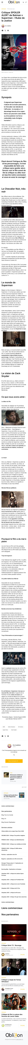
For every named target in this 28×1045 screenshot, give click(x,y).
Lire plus (22, 954)
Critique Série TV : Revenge (11, 945)
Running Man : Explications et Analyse (11, 869)
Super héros (5, 729)
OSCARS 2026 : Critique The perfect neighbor (13, 835)
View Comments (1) (13, 761)
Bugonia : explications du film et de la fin (11, 858)
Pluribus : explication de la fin (9, 854)
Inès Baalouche (8, 1024)
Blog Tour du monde (7, 815)
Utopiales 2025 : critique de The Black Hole (12, 879)
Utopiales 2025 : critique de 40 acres (11, 892)
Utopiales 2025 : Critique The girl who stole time (14, 896)
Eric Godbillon (8, 25)
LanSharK (7, 953)
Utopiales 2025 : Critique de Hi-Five (10, 888)
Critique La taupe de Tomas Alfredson (11, 981)
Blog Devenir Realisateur (8, 822)
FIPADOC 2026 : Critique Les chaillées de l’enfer (13, 844)
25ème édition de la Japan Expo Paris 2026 (12, 831)
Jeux (11, 772)
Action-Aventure (11, 726)
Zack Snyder (14, 729)
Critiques (3, 8)
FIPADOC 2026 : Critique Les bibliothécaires (12, 839)
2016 (4, 726)
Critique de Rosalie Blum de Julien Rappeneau (11, 795)
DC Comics (20, 726)
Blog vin (3, 818)
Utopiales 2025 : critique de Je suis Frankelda (13, 884)
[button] (2, 2)
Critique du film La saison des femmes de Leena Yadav (11, 1015)
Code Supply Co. (19, 1039)
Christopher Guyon (9, 988)
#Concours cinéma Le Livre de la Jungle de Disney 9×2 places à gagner (16, 777)
